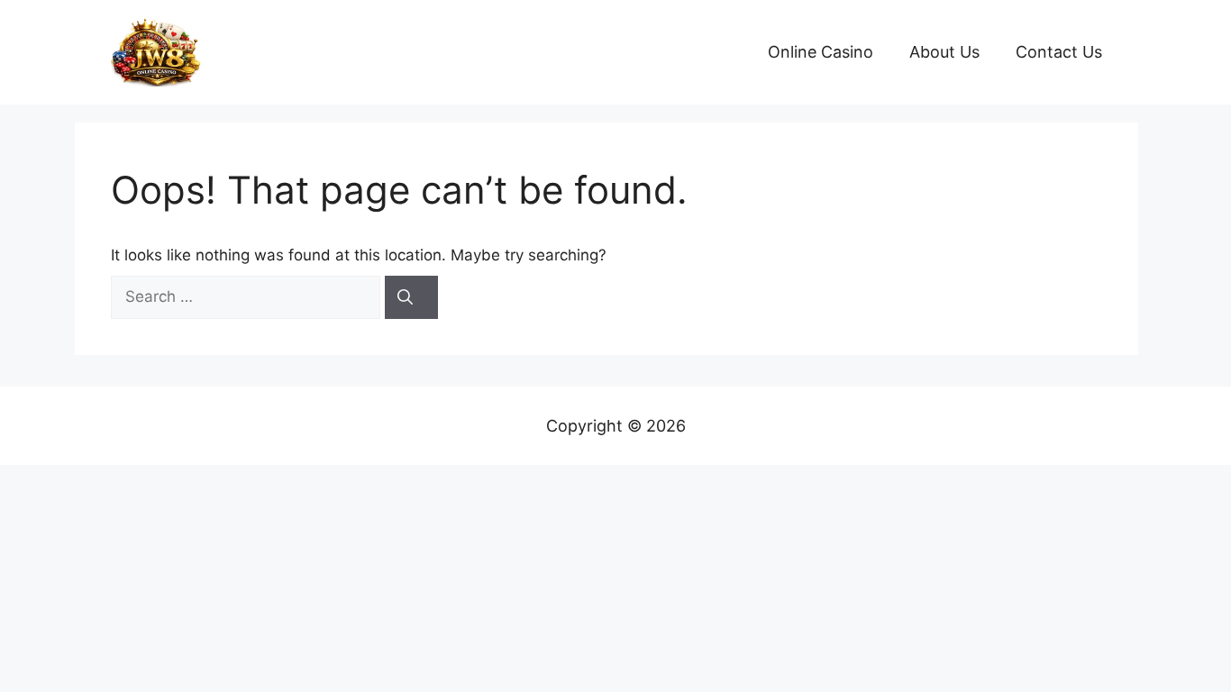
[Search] (411, 297)
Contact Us (1059, 51)
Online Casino (820, 51)
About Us (944, 51)
